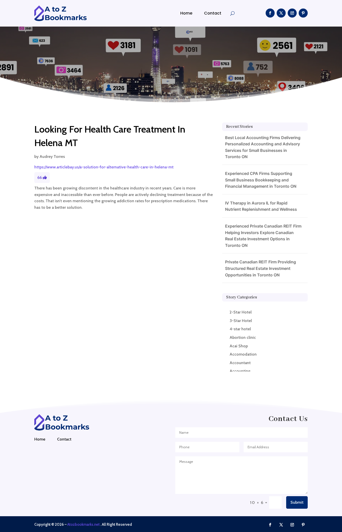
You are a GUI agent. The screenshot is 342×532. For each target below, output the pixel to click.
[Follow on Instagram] (292, 13)
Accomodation (243, 354)
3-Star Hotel (241, 320)
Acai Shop (239, 346)
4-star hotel (240, 329)
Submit (296, 502)
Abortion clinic (243, 337)
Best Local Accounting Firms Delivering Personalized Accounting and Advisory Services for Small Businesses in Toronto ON (262, 147)
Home (186, 13)
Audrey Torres (52, 156)
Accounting (240, 371)
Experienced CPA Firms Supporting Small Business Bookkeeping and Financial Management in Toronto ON (260, 180)
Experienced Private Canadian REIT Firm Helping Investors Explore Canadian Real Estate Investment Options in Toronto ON (263, 236)
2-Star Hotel (241, 312)
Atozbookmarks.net (83, 524)
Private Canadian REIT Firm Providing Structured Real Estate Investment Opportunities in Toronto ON (260, 268)
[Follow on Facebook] (270, 13)
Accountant (240, 362)
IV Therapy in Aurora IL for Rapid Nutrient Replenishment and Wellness (261, 206)
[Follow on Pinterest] (303, 13)
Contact (212, 13)
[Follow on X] (281, 13)
